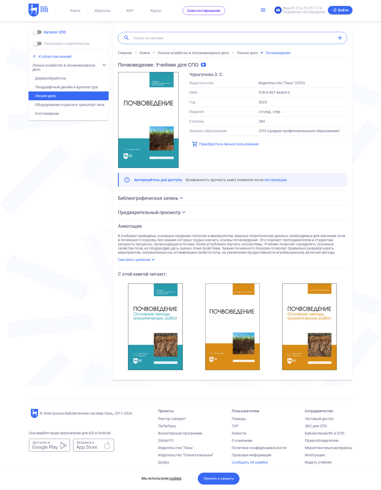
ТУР (235, 426)
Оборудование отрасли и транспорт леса (69, 105)
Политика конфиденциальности (259, 448)
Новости (239, 433)
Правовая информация (251, 455)
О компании (242, 440)
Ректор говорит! (172, 419)
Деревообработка (50, 78)
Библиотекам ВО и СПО (324, 433)
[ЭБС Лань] (43, 11)
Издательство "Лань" (176, 448)
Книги (75, 11)
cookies (175, 478)
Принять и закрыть (218, 478)
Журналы (102, 11)
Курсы (155, 11)
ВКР (129, 11)
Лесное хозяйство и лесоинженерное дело (63, 67)
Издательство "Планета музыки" (185, 455)
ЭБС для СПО (316, 426)
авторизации (275, 180)
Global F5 (165, 440)
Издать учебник (318, 462)
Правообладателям (321, 440)
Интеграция (315, 455)
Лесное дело (45, 96)
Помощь (239, 419)
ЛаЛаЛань (167, 426)
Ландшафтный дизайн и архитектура (66, 87)
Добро (163, 462)
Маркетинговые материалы (328, 448)
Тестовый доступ (319, 419)
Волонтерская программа (180, 433)
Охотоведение (47, 113)
